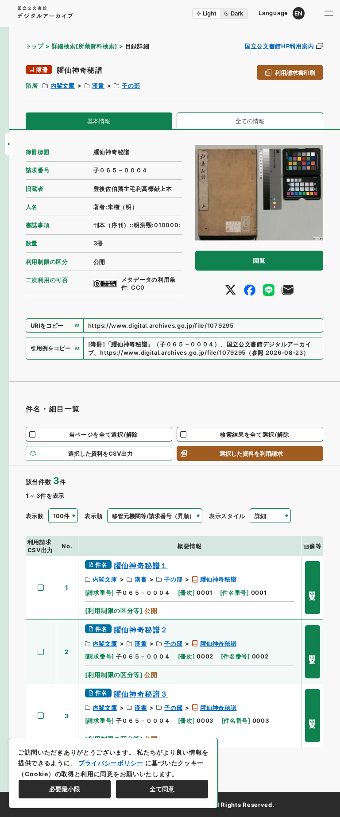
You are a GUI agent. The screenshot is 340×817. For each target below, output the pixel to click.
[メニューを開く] (329, 13)
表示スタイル (227, 515)
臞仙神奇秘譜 (218, 579)
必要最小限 (64, 789)
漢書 (98, 85)
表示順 (94, 515)
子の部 (131, 85)
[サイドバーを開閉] (9, 144)
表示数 (35, 515)
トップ (35, 46)
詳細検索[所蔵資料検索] (84, 46)
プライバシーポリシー (110, 763)
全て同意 (162, 789)
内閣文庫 (62, 85)
